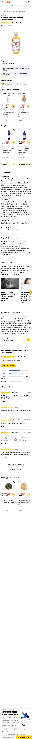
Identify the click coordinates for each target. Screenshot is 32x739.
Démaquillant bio (5, 11)
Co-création (14, 164)
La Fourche (4, 15)
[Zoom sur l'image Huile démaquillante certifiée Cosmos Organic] (16, 43)
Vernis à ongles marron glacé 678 (23, 113)
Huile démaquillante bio (18, 11)
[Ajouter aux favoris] (14, 94)
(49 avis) (18, 22)
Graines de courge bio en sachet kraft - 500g (8, 501)
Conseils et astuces (24, 164)
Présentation (4, 164)
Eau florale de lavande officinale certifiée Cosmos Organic (23, 150)
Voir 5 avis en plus (16, 469)
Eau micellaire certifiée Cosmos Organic (8, 113)
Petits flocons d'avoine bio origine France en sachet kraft (23, 502)
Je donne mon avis (8, 365)
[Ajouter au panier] (13, 106)
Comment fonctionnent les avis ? (12, 360)
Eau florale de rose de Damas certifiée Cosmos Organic (8, 150)
